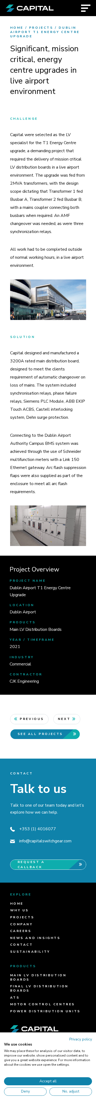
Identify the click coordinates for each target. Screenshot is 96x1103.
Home (16, 28)
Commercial (20, 664)
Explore (20, 894)
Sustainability (30, 951)
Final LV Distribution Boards (39, 988)
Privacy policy (80, 1039)
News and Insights (35, 938)
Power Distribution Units (45, 1011)
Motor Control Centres (42, 1004)
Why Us (19, 910)
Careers (20, 931)
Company (21, 924)
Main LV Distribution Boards (36, 629)
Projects (41, 28)
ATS (15, 997)
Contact (21, 944)
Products (23, 966)
